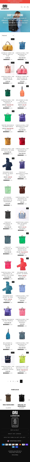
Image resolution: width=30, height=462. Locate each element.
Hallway (16, 454)
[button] (1, 400)
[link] (8, 400)
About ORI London (14, 433)
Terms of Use (18, 452)
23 (17, 381)
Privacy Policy (12, 452)
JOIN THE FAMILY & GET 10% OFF (14, 437)
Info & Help (14, 430)
